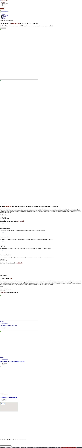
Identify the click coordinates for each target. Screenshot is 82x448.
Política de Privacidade (71, 447)
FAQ (3, 432)
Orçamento (2, 8)
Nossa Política (5, 429)
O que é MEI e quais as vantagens (8, 325)
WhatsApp (4, 430)
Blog (3, 423)
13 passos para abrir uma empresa (8, 397)
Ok (62, 447)
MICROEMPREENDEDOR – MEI (9, 416)
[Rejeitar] (76, 447)
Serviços (4, 422)
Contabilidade (5, 323)
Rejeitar (65, 447)
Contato (3, 424)
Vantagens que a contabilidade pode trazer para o (12, 361)
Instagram (4, 431)
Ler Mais (1, 321)
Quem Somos (5, 421)
